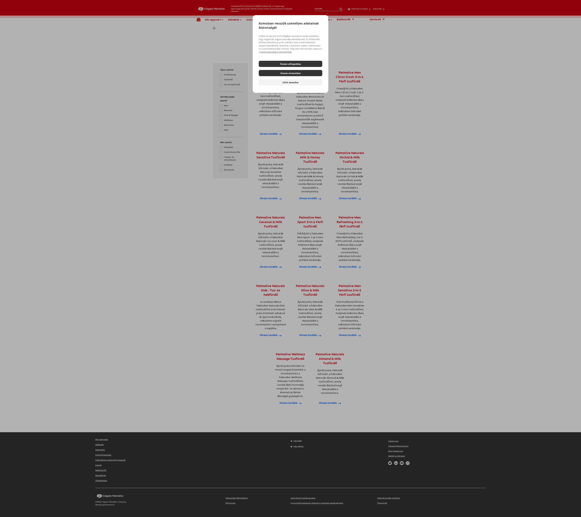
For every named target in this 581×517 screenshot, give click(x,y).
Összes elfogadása (290, 63)
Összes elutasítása (290, 73)
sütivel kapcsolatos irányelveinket (276, 51)
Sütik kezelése (290, 82)
